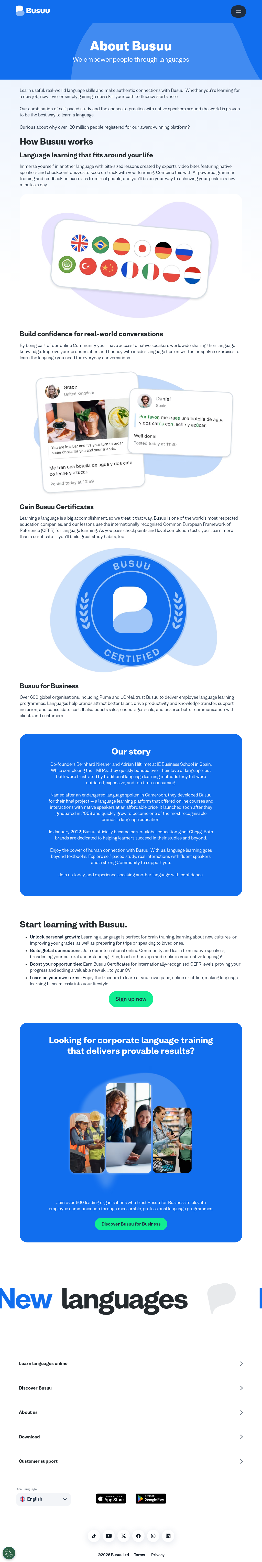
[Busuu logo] (33, 11)
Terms (139, 1555)
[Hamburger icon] (238, 11)
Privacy (158, 1555)
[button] (43, 1499)
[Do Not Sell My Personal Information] (9, 1553)
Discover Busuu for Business (131, 1224)
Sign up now (131, 999)
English (34, 1499)
